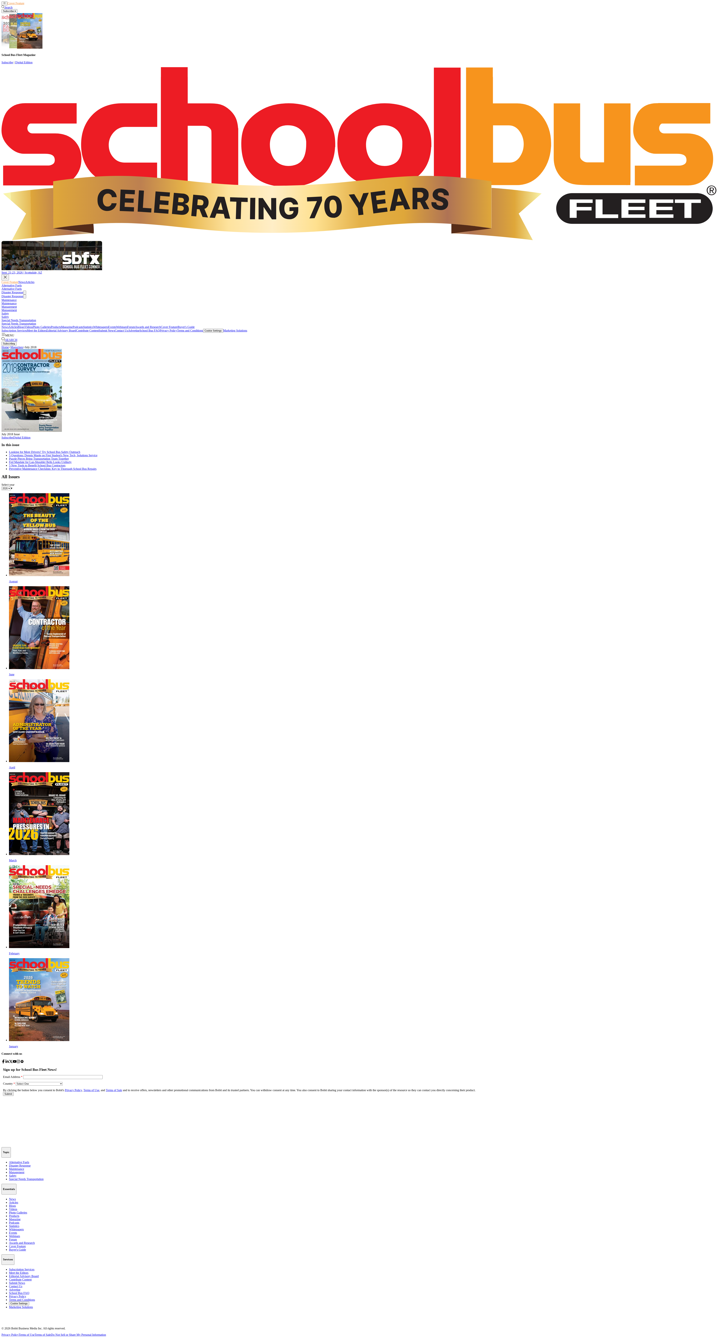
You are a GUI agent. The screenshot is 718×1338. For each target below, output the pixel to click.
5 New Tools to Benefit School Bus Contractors (37, 465)
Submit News (107, 330)
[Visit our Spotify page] (22, 1062)
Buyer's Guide (186, 327)
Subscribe (7, 62)
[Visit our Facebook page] (3, 1062)
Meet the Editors (36, 330)
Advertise (133, 330)
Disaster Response (12, 292)
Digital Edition (24, 62)
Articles (35, 3)
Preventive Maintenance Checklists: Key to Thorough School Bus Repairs (52, 468)
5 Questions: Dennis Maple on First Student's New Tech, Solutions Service (53, 455)
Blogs (21, 327)
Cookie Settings (213, 330)
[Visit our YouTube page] (14, 1062)
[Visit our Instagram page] (18, 1062)
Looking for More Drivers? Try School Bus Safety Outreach (44, 452)
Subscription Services (14, 330)
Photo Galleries (42, 327)
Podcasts (78, 327)
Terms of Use (27, 1334)
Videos (28, 327)
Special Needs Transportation (18, 320)
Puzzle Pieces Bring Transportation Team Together (39, 458)
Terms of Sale (43, 1334)
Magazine (67, 327)
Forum (131, 327)
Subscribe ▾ (9, 11)
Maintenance (9, 300)
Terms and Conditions (190, 330)
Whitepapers (100, 327)
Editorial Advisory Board (61, 330)
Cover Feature (15, 3)
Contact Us (121, 330)
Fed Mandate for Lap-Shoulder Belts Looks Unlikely (40, 462)
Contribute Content (87, 330)
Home (5, 347)
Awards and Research (148, 327)
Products (56, 327)
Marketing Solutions (235, 330)
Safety (5, 313)
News (27, 3)
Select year (7, 484)
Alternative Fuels (11, 285)
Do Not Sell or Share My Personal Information (78, 1334)
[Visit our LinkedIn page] (7, 1062)
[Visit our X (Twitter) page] (11, 1062)
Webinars (121, 327)
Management (9, 306)
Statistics (88, 327)
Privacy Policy (168, 330)
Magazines (16, 347)
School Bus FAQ (149, 330)
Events (112, 327)
